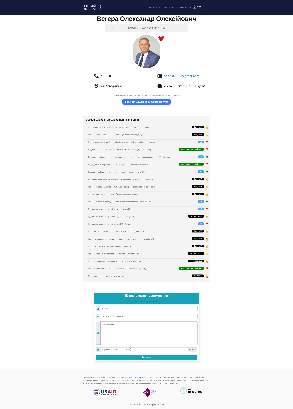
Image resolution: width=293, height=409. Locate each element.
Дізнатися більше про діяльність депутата (146, 101)
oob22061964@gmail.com (181, 76)
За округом (163, 7)
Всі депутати (173, 7)
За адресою (152, 7)
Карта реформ (185, 7)
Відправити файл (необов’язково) (116, 349)
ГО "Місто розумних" (138, 377)
